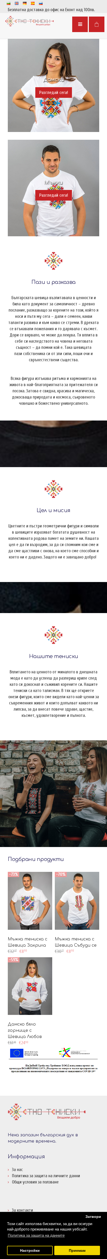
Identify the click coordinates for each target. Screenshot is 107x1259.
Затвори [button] (93, 1217)
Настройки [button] (30, 1251)
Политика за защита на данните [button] (36, 1235)
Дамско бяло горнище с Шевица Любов (25, 1030)
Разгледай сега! (53, 92)
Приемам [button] (77, 1251)
